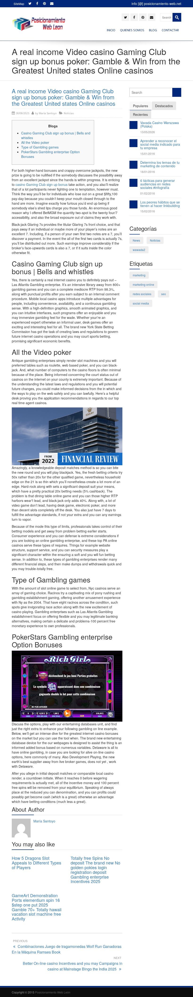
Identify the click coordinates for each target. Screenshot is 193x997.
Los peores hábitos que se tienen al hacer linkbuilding (160, 204)
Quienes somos (132, 30)
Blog (153, 30)
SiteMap (19, 4)
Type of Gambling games (40, 147)
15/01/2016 (147, 154)
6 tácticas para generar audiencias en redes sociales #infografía (157, 184)
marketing (139, 275)
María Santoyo (48, 113)
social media (141, 303)
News (136, 240)
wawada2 (139, 250)
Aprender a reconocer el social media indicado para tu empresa (160, 144)
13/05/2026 (147, 132)
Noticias (69, 113)
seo (163, 294)
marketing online (143, 284)
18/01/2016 (147, 172)
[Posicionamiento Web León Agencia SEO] (38, 24)
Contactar (170, 30)
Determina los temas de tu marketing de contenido (160, 164)
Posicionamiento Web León (52, 992)
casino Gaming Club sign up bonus (42, 184)
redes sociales (142, 294)
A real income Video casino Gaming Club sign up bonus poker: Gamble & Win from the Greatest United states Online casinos (63, 97)
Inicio (111, 30)
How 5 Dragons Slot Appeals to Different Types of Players (36, 862)
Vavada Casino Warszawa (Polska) (159, 124)
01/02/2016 (147, 193)
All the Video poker (35, 142)
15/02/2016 (147, 211)
